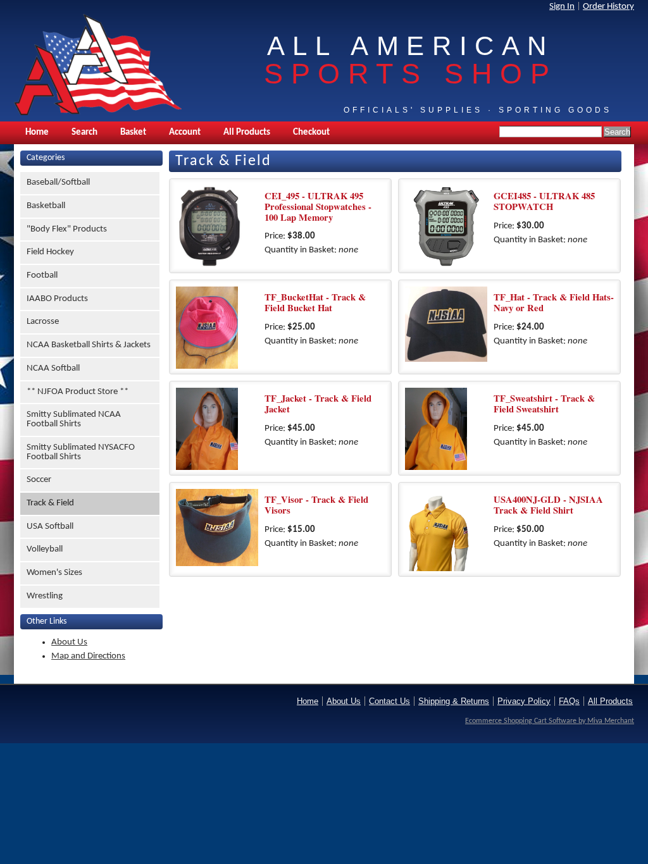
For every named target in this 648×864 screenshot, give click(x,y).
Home (37, 132)
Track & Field (50, 503)
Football (42, 275)
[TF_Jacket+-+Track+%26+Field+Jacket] (217, 429)
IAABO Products (57, 299)
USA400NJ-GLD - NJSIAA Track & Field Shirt (548, 505)
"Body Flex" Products (67, 229)
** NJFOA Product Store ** (77, 392)
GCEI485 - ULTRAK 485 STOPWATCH (544, 201)
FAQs (569, 701)
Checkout (311, 132)
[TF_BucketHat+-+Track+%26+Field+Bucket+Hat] (217, 328)
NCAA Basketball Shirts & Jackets (89, 345)
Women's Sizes (54, 572)
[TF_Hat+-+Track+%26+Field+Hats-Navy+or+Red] (446, 328)
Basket (133, 132)
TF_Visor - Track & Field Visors (316, 505)
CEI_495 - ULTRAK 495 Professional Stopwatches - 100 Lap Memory (318, 206)
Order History (608, 6)
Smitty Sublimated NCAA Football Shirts (74, 419)
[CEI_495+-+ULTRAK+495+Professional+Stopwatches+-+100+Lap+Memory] (217, 226)
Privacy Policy (524, 701)
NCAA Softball (53, 368)
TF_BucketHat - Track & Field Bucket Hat (315, 302)
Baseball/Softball (58, 182)
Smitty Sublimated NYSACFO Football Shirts (81, 452)
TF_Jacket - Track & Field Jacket (318, 404)
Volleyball (45, 549)
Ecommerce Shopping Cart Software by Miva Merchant (549, 721)
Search (84, 132)
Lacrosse (43, 321)
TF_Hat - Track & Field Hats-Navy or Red (554, 302)
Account (185, 132)
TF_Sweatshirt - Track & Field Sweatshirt (544, 404)
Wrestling (45, 596)
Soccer (39, 479)
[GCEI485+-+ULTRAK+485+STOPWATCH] (446, 226)
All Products (246, 132)
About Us (69, 642)
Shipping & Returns (453, 701)
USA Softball (50, 526)
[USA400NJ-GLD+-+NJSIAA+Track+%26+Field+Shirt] (446, 530)
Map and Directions (88, 656)
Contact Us (389, 701)
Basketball (46, 206)
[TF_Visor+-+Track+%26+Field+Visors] (217, 530)
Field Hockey (50, 252)
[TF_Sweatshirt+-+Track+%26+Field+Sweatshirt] (446, 429)
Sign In (562, 6)
